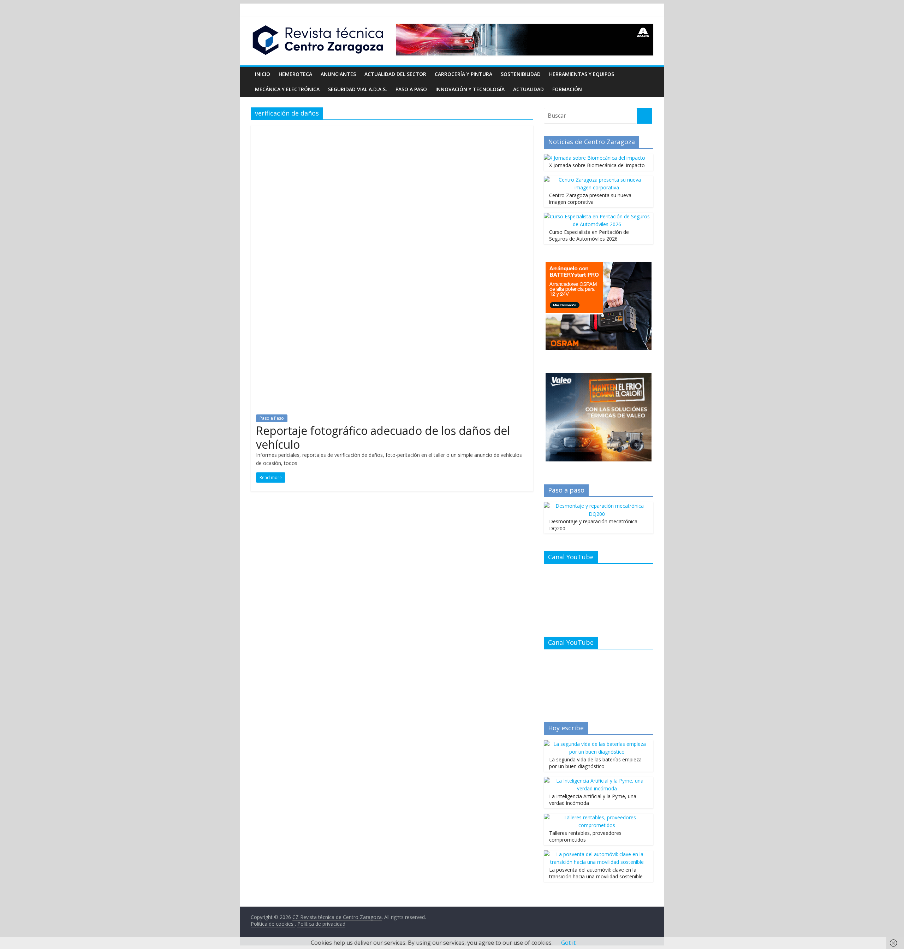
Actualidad (528, 89)
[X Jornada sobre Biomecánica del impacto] (594, 157)
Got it (568, 943)
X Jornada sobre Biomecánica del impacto (597, 165)
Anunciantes (338, 74)
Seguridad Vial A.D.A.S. (357, 89)
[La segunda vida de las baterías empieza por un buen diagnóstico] (597, 744)
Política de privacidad (321, 923)
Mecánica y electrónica (287, 89)
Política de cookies (273, 923)
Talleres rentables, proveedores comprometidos (585, 836)
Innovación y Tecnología (470, 89)
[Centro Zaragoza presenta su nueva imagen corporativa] (597, 179)
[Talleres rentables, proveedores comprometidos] (597, 817)
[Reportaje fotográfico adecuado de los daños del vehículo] (392, 130)
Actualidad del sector (395, 74)
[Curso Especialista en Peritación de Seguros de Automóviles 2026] (597, 216)
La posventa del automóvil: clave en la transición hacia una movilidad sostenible (596, 873)
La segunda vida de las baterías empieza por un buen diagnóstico (595, 763)
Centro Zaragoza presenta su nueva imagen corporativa (590, 199)
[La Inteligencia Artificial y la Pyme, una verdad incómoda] (597, 780)
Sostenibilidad (521, 74)
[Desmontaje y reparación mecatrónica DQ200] (597, 505)
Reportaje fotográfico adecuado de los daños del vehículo (383, 437)
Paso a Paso (411, 89)
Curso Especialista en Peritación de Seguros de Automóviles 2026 (589, 235)
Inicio (262, 74)
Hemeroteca (295, 74)
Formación (567, 89)
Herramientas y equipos (581, 74)
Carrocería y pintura (463, 74)
